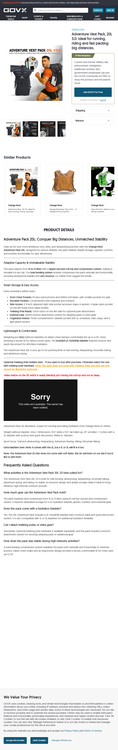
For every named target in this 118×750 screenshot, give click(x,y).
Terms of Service (93, 730)
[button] (93, 110)
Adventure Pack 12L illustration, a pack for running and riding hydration (41, 426)
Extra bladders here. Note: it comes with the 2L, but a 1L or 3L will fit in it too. (44, 447)
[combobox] (60, 10)
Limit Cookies (39, 740)
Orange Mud (78, 29)
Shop (24, 17)
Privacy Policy (72, 730)
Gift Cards (97, 17)
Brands (110, 17)
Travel (53, 17)
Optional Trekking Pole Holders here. (24, 362)
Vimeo (106, 426)
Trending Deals (11, 17)
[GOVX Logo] (15, 10)
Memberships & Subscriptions (75, 17)
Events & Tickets (38, 17)
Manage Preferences (61, 740)
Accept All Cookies (15, 740)
